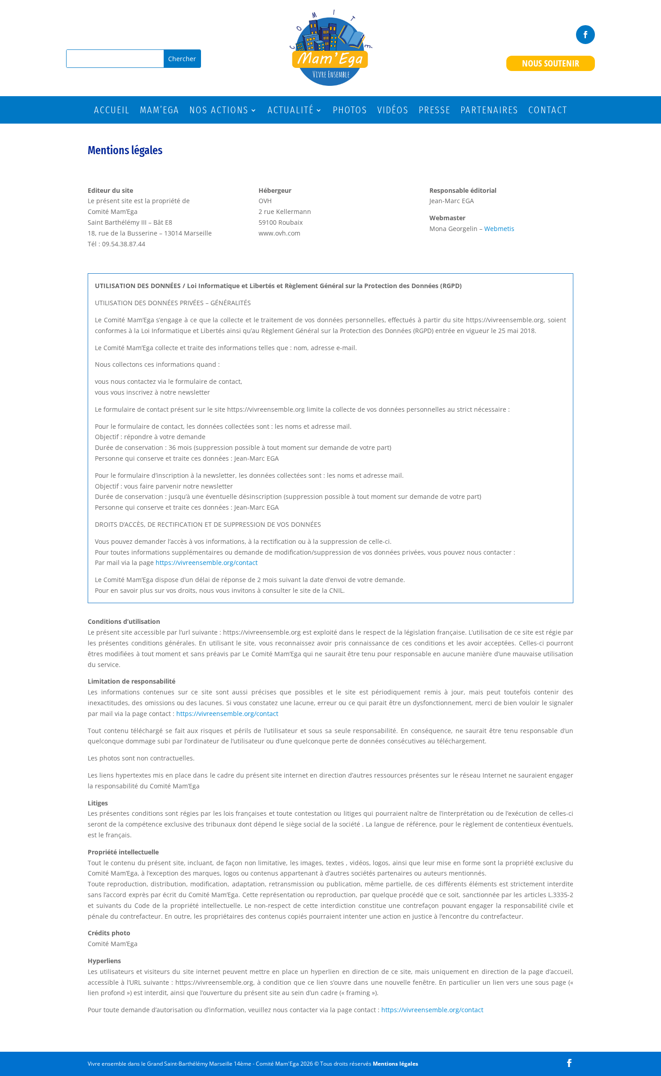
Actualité (291, 111)
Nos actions (219, 111)
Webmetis (499, 228)
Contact (547, 111)
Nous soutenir (550, 63)
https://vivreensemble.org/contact (206, 562)
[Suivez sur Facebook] (585, 34)
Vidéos (393, 111)
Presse (435, 111)
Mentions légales (395, 1063)
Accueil (112, 111)
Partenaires (489, 111)
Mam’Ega (159, 111)
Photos (350, 111)
